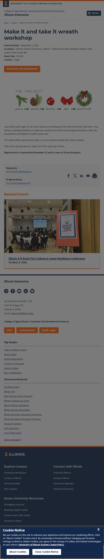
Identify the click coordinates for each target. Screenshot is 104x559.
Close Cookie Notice (46, 552)
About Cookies (17, 552)
